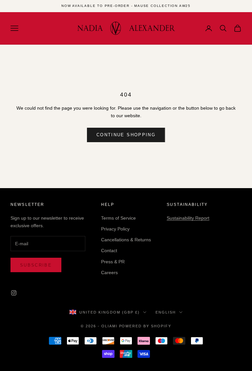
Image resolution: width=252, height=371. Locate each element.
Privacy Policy (115, 228)
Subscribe (36, 265)
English (166, 312)
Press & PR (113, 261)
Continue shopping (126, 134)
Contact (109, 250)
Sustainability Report (188, 218)
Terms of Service (118, 218)
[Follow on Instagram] (13, 293)
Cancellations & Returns (126, 239)
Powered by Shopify (145, 326)
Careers (109, 272)
